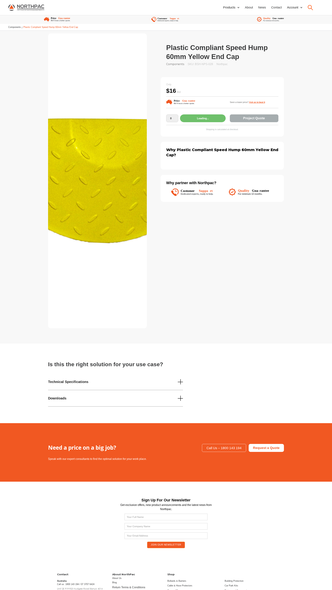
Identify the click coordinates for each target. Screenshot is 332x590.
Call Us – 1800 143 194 (224, 448)
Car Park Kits (231, 585)
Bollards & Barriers (176, 581)
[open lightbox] (97, 183)
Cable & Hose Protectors (179, 585)
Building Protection (234, 581)
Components (14, 27)
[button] (231, 7)
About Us (117, 578)
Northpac (222, 64)
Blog (114, 582)
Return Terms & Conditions (128, 587)
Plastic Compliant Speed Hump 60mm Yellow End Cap (50, 27)
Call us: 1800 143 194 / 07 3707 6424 (75, 584)
